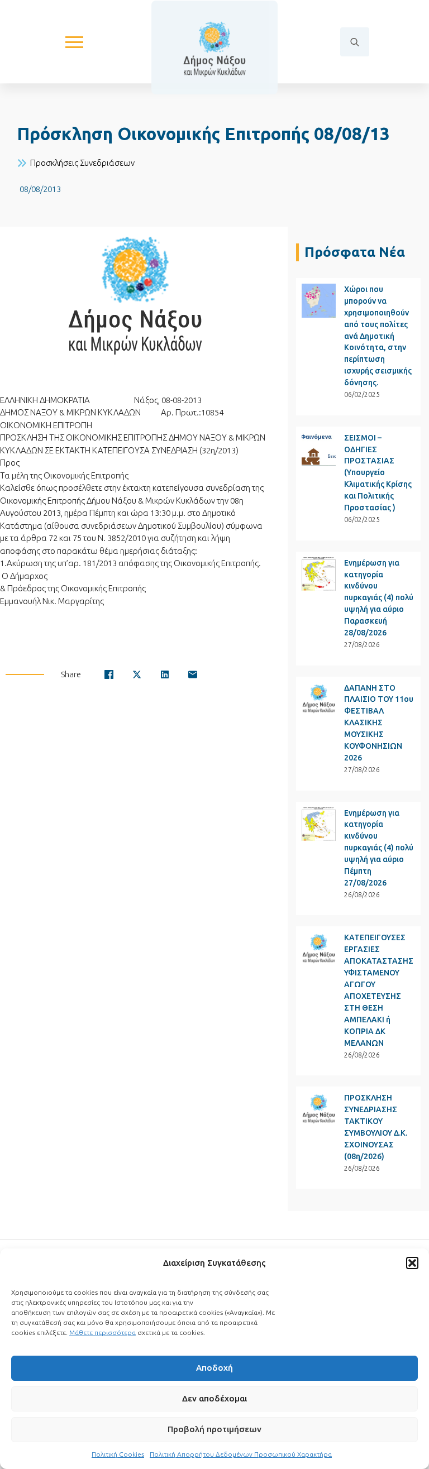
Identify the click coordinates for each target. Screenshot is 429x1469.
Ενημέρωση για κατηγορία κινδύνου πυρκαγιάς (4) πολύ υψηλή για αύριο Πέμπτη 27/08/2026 (378, 848)
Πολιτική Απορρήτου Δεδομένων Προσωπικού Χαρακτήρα (241, 1454)
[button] (412, 1263)
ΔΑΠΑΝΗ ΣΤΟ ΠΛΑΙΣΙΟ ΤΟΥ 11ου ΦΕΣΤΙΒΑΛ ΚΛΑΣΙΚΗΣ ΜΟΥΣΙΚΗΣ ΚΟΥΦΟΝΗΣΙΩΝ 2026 (378, 723)
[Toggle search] (354, 41)
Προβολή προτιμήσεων (214, 1429)
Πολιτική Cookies (118, 1454)
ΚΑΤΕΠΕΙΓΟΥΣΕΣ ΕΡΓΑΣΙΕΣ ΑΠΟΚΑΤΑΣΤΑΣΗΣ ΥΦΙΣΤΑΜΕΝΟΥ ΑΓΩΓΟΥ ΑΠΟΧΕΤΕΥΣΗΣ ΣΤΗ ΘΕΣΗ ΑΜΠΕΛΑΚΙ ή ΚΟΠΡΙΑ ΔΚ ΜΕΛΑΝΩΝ (378, 990)
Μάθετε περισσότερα (102, 1332)
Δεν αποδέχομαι (214, 1398)
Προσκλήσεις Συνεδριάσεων (82, 163)
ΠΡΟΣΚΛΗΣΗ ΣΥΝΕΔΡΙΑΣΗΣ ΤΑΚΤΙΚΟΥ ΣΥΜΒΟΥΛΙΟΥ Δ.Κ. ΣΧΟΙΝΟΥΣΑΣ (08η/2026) (375, 1127)
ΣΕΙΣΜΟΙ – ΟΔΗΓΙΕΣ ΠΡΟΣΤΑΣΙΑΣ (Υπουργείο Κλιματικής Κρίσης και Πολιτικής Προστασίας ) (378, 473)
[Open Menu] (74, 42)
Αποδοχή (214, 1367)
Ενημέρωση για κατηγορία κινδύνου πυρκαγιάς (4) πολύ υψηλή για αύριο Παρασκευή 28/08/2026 (378, 598)
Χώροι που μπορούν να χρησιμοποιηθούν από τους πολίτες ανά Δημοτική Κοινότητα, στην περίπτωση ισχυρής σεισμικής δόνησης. (378, 336)
